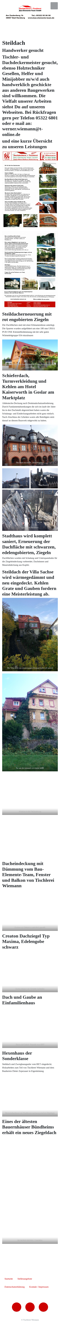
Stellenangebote (24, 1279)
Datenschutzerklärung (15, 1287)
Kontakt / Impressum (38, 1287)
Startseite (9, 1279)
